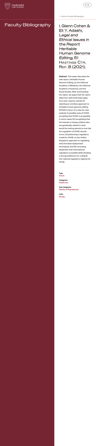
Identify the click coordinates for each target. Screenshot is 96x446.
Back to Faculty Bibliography (72, 16)
